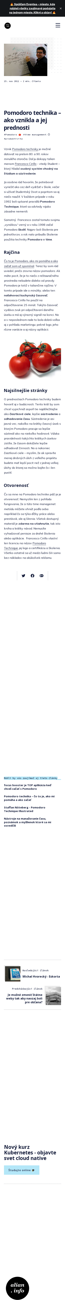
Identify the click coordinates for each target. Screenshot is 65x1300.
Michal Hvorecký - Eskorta (41, 976)
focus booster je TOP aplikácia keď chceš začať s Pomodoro (27, 786)
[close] (61, 8)
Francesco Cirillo (25, 164)
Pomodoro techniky (25, 149)
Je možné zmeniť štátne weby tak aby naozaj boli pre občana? (24, 998)
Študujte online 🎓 (21, 1170)
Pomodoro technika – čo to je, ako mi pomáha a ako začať (29, 798)
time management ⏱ (37, 134)
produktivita (14, 138)
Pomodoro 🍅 (13, 134)
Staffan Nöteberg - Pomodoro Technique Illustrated (24, 809)
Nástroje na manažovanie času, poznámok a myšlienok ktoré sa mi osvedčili (27, 822)
